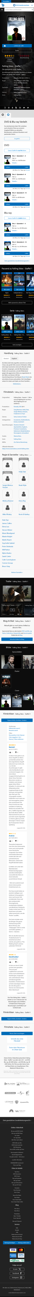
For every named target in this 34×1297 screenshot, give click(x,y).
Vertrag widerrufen (23, 1243)
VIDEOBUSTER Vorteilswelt (17, 1163)
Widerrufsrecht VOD (17, 1236)
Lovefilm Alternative (17, 1159)
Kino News (17, 1210)
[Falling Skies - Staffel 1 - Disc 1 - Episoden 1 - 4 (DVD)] (7, 159)
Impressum (21, 1287)
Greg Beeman (18, 81)
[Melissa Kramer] (8, 494)
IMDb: (4, 442)
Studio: (4, 436)
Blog (20, 635)
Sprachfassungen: (7, 425)
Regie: (4, 81)
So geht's (17, 139)
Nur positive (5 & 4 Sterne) (16, 735)
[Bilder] (20, 107)
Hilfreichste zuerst (14, 728)
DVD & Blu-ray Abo (17, 1143)
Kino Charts (17, 1192)
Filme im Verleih (17, 1168)
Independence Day (19, 293)
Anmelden (6, 1)
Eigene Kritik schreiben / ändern (17, 720)
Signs (7, 293)
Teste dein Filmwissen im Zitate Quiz (17, 1048)
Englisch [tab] (14, 358)
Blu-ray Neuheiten (17, 1178)
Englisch (24, 427)
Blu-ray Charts (17, 1180)
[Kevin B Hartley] (24, 508)
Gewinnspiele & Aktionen (17, 1152)
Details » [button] (14, 163)
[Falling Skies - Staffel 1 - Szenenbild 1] (11, 662)
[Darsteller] (13, 107)
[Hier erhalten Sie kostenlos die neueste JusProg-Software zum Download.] (17, 1260)
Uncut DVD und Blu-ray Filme (17, 1149)
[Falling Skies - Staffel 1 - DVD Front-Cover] (6, 700)
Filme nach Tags (17, 1165)
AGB (17, 1232)
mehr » (24, 74)
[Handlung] (5, 107)
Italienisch (17, 431)
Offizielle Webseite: (8, 446)
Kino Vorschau (17, 1190)
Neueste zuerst (13, 730)
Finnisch (16, 429)
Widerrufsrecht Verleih (17, 1234)
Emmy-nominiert (19, 422)
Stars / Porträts (17, 1216)
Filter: (10, 733)
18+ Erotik (17, 1135)
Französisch (22, 429)
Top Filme (17, 1171)
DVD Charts (17, 1176)
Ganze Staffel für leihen (17, 150)
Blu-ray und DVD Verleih (17, 1131)
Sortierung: (12, 726)
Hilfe (17, 1228)
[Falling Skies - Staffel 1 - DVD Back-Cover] (17, 700)
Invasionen (17, 420)
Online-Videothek (17, 1127)
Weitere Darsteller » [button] (17, 572)
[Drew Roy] (24, 494)
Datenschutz (13, 1287)
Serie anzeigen (17, 345)
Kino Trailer (17, 1197)
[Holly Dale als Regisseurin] (24, 465)
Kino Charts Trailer (17, 1199)
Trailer (17, 50)
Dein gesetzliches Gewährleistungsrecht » (17, 261)
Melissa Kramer (25, 87)
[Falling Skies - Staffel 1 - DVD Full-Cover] (27, 700)
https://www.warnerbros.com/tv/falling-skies (15, 449)
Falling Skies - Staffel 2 (19, 335)
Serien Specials (17, 1218)
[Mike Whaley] (8, 508)
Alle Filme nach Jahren (17, 1140)
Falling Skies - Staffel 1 (7, 335)
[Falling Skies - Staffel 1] (16, 27)
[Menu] (2, 10)
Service (17, 1224)
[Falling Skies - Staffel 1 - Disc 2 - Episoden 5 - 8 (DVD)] (7, 178)
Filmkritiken (17, 1213)
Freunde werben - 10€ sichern (17, 1156)
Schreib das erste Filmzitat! (17, 1040)
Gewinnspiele (27, 633)
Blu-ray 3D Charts (17, 1185)
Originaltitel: (6, 397)
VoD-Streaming (17, 1147)
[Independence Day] (19, 279)
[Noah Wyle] (24, 478)
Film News (17, 1208)
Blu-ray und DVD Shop (17, 1133)
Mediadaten (17, 1290)
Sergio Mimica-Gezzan (20, 83)
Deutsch (16, 425)
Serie (15, 92)
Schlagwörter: (6, 420)
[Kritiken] (24, 107)
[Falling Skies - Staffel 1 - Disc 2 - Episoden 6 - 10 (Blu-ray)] (7, 245)
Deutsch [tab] (6, 358)
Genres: (4, 92)
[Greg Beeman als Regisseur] (8, 465)
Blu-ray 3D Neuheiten (17, 1182)
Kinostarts (17, 1188)
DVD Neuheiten (17, 1174)
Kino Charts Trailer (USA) (17, 1201)
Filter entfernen (18, 739)
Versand (28, 170)
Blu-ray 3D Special (17, 1221)
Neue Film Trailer (17, 1195)
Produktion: (5, 78)
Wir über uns (6, 1287)
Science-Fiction (22, 92)
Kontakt (17, 1230)
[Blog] (16, 107)
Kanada (16, 78)
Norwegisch (17, 433)
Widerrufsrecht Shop (17, 1238)
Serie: (3, 95)
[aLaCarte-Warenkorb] (31, 1)
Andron (12, 836)
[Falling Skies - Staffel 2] (19, 322)
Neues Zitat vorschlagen (17, 1033)
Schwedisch (25, 433)
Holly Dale (25, 81)
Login (27, 1)
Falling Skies (17, 95)
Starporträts (16, 633)
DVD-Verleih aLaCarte (22, 5)
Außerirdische (25, 420)
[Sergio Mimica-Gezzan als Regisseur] (8, 478)
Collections (9, 633)
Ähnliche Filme (7, 297)
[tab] (3, 115)
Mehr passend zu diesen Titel (17, 303)
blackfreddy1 (14, 957)
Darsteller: (5, 87)
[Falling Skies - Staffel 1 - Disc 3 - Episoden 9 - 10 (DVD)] (7, 196)
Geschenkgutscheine (17, 1154)
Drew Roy (17, 89)
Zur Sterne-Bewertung (20, 442)
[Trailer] (9, 107)
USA (20, 78)
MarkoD (12, 747)
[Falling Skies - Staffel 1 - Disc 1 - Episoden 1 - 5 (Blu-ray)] (7, 227)
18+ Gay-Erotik (17, 1137)
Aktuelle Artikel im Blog (17, 639)
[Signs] (6, 279)
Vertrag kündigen (10, 1243)
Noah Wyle (17, 87)
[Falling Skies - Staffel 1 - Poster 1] (6, 681)
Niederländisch (25, 431)
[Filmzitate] (28, 107)
